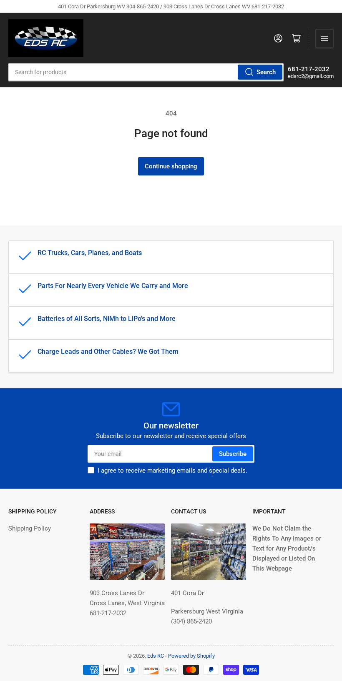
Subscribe (232, 454)
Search (266, 72)
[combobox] (146, 72)
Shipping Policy (29, 528)
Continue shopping (171, 166)
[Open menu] (324, 38)
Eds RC (155, 656)
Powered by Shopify (191, 656)
